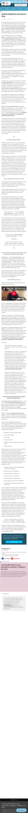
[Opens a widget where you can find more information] (21, 810)
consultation (7, 604)
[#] (5, 5)
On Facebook (7, 558)
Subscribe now (14, 542)
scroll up (14, 800)
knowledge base (8, 606)
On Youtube (16, 558)
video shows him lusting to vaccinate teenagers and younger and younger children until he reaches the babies (13, 28)
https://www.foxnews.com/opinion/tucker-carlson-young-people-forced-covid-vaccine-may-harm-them (14, 253)
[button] (25, 5)
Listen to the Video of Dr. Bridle (13, 139)
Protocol (10, 9)
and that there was (7, 261)
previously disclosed (17, 257)
